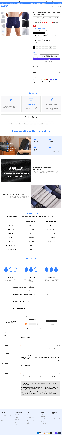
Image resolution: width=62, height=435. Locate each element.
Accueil (2, 9)
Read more (31, 125)
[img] (23, 335)
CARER (27, 433)
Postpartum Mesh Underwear (30, 423)
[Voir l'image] (3, 12)
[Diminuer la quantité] (34, 56)
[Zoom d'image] (17, 24)
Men (20, 6)
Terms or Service (43, 416)
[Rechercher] (52, 6)
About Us (41, 414)
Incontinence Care (33, 6)
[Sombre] (60, 6)
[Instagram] (46, 1)
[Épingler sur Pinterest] (41, 86)
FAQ (16, 424)
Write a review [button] (51, 320)
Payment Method (43, 419)
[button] (35, 20)
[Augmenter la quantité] (37, 56)
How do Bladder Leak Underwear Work (19, 415)
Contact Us (17, 422)
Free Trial (17, 417)
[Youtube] (48, 1)
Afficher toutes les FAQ (44, 287)
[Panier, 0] (56, 6)
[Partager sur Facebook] (37, 86)
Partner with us (42, 426)
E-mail (53, 416)
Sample (28, 425)
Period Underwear (30, 420)
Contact (5, 417)
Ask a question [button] (51, 324)
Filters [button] (58, 332)
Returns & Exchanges (43, 423)
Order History (17, 421)
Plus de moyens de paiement (46, 61)
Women (25, 6)
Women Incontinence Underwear (31, 418)
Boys (41, 6)
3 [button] (30, 399)
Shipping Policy (42, 421)
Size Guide (17, 419)
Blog (16, 426)
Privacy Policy (42, 418)
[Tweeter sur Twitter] (39, 86)
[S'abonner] (60, 416)
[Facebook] (45, 1)
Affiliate (41, 425)
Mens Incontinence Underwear (31, 415)
